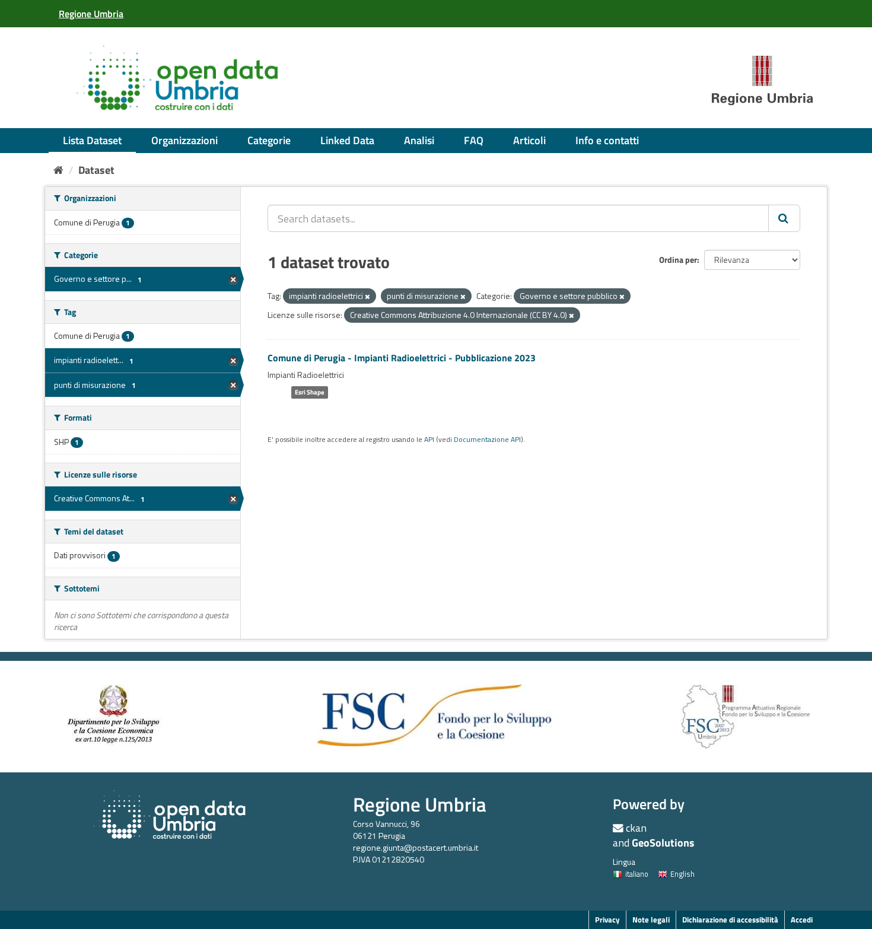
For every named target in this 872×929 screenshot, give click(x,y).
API (429, 439)
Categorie (269, 140)
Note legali (651, 919)
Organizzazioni (184, 140)
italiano (636, 874)
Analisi (419, 140)
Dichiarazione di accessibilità (730, 919)
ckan (636, 828)
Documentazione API (487, 439)
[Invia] (784, 218)
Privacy (607, 919)
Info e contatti (607, 140)
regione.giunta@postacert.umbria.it (415, 847)
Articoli (529, 140)
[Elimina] (367, 296)
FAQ (473, 140)
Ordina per (678, 259)
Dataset (96, 170)
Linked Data (347, 140)
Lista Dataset (92, 140)
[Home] (58, 170)
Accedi (802, 919)
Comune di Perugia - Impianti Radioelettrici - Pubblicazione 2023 (402, 358)
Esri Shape (309, 392)
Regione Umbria (419, 804)
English (682, 874)
